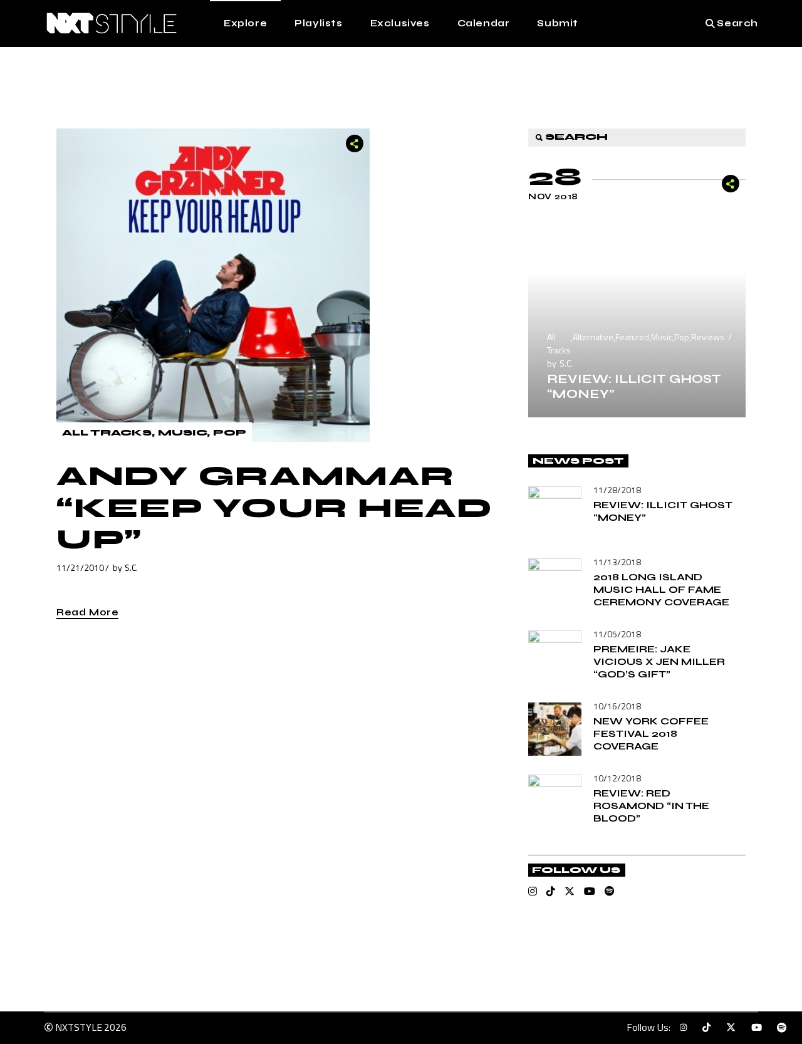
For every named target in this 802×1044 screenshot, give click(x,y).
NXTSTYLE (78, 1027)
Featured (632, 336)
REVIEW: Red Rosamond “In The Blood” (651, 805)
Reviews (707, 336)
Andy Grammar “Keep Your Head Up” (274, 508)
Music (182, 432)
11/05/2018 (617, 633)
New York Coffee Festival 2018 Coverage (651, 733)
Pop (229, 432)
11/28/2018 (617, 489)
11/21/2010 (80, 567)
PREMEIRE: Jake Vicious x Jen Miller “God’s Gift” (659, 661)
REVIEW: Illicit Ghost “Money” (634, 386)
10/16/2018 (617, 706)
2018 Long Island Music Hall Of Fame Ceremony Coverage (661, 589)
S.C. (131, 567)
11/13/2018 (617, 561)
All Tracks (107, 432)
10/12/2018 (617, 778)
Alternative (593, 336)
